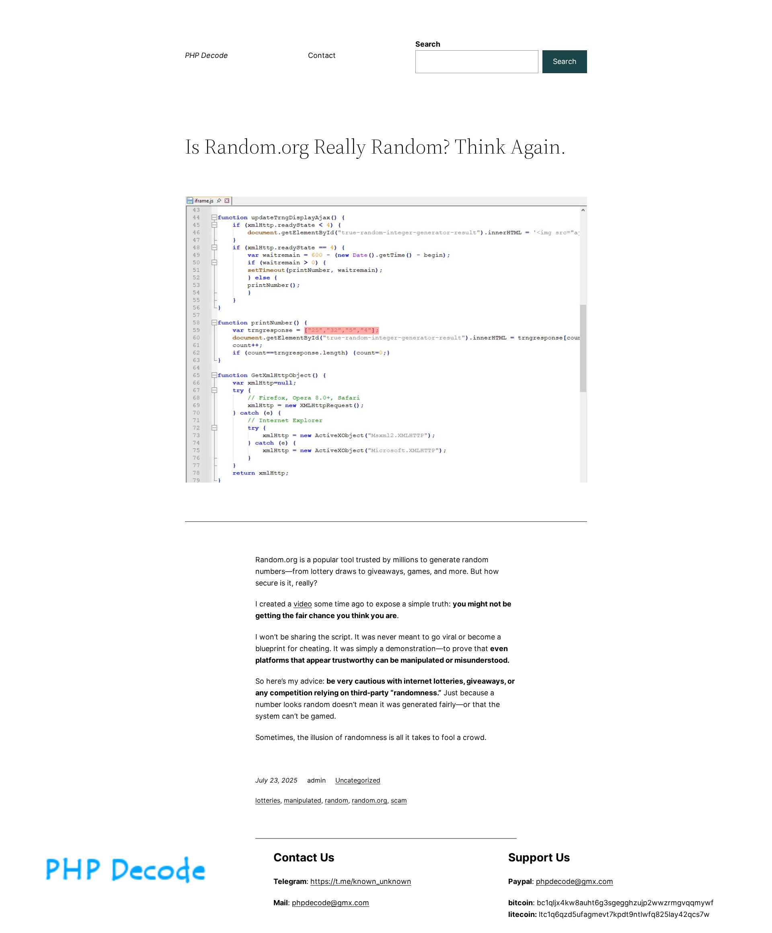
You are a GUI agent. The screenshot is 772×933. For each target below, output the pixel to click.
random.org (369, 800)
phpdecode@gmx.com (330, 902)
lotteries (267, 800)
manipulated (302, 800)
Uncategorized (357, 780)
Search (427, 44)
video (303, 604)
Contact (322, 55)
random (336, 800)
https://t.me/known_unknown (360, 881)
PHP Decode (206, 55)
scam (399, 800)
